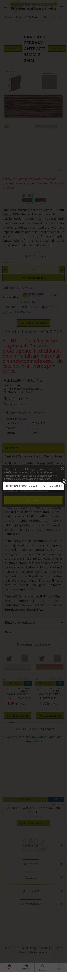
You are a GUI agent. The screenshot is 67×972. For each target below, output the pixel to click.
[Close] (64, 482)
